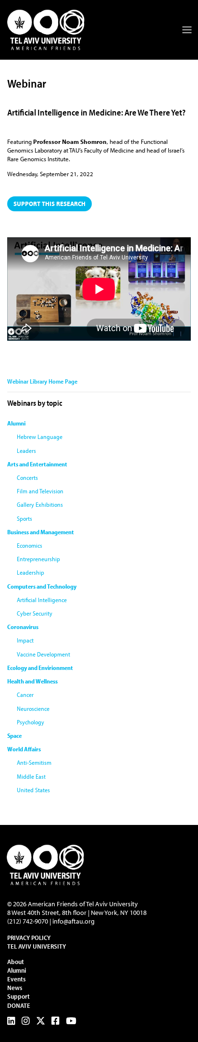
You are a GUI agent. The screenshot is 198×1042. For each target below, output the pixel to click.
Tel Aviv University (36, 946)
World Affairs (24, 749)
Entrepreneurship (38, 559)
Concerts (27, 477)
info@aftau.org (73, 921)
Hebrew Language (39, 436)
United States (33, 790)
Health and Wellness (32, 681)
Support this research (49, 203)
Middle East (31, 776)
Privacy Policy (28, 937)
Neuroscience (33, 708)
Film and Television (40, 491)
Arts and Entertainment (37, 464)
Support (18, 996)
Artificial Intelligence (42, 600)
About (15, 961)
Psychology (30, 722)
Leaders (26, 450)
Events (16, 979)
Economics (29, 545)
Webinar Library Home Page (42, 381)
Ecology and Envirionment (40, 667)
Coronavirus (22, 626)
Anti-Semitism (34, 762)
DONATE (18, 1005)
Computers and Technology (41, 586)
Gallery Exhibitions (40, 504)
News (14, 987)
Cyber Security (34, 613)
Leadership (30, 572)
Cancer (25, 694)
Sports (24, 518)
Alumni (16, 423)
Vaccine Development (43, 654)
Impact (25, 640)
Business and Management (40, 532)
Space (14, 735)
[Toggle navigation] (187, 30)
